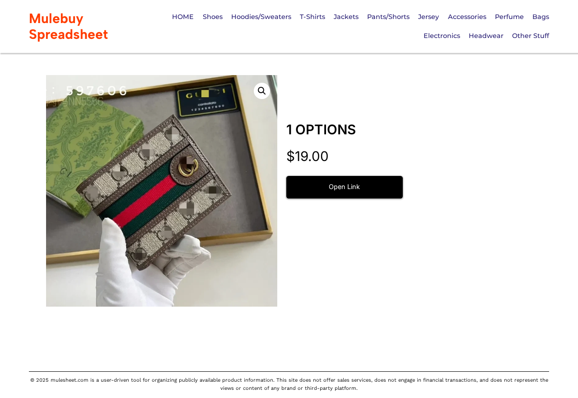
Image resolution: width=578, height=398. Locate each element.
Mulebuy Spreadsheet (68, 26)
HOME (183, 17)
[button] (262, 91)
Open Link (344, 186)
